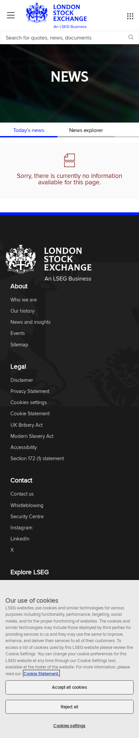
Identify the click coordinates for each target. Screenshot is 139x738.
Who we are (23, 300)
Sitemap (19, 345)
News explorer (86, 130)
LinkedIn (19, 539)
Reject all (69, 707)
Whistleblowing (27, 505)
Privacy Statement (29, 391)
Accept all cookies (69, 687)
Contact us (22, 494)
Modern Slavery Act (31, 436)
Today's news (28, 130)
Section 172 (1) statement (37, 458)
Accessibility (23, 447)
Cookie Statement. (41, 673)
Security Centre (27, 516)
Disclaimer (21, 380)
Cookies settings (69, 725)
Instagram (21, 528)
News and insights (30, 322)
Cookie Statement (30, 414)
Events (17, 333)
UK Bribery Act (26, 425)
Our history (22, 311)
